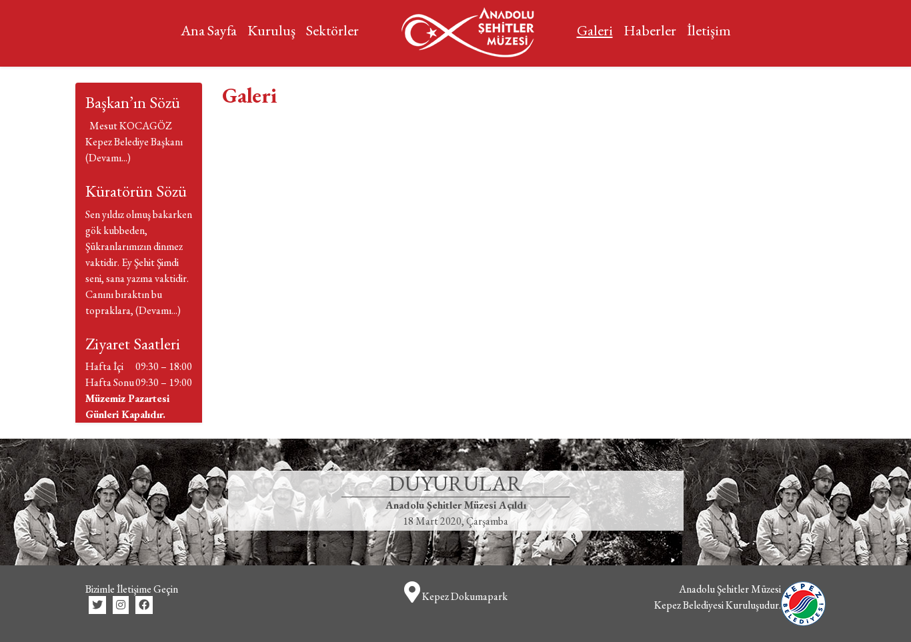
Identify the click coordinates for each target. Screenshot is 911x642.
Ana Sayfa (209, 30)
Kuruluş (271, 30)
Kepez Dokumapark (464, 596)
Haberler (650, 30)
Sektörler (332, 30)
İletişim (709, 30)
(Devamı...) (108, 158)
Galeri (595, 30)
